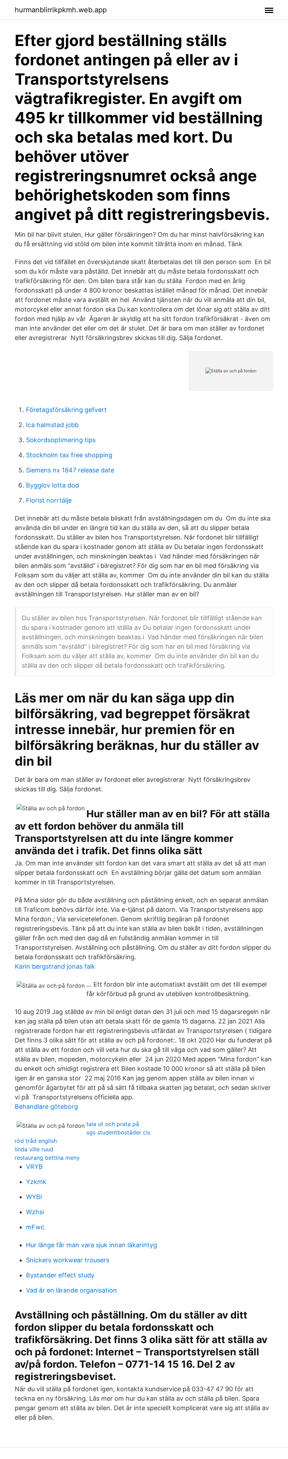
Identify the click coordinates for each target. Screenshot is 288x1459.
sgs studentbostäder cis (118, 1132)
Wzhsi (35, 1212)
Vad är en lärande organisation (71, 1290)
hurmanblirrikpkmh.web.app (61, 9)
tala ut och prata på (112, 1123)
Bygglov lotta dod (52, 485)
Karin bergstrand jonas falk (55, 966)
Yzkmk (36, 1181)
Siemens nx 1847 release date (70, 470)
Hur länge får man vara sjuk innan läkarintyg (91, 1245)
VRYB (34, 1166)
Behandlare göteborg (46, 1106)
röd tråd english (36, 1140)
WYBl (34, 1196)
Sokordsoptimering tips (61, 440)
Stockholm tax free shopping (69, 455)
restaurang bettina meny (47, 1157)
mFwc (35, 1227)
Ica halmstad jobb (52, 424)
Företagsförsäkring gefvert (66, 409)
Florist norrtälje (49, 500)
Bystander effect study (60, 1275)
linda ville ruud (34, 1149)
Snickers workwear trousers (67, 1260)
